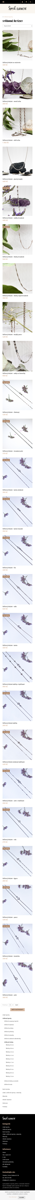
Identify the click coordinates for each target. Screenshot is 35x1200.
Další (16, 1005)
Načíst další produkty (17, 1009)
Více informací (13, 1197)
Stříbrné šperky (8, 17)
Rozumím (21, 1197)
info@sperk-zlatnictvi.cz (9, 1180)
